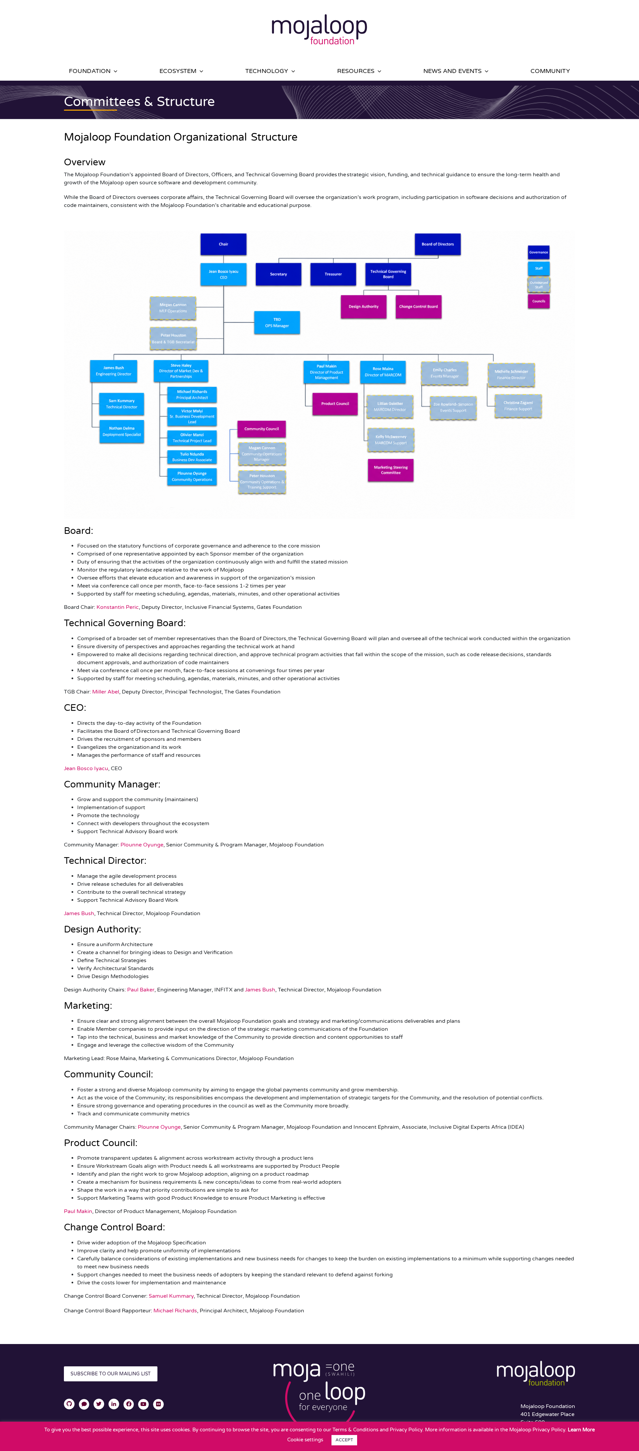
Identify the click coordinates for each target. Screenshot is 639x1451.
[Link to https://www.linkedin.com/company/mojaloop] (113, 1404)
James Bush (79, 913)
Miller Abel (105, 692)
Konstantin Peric (118, 607)
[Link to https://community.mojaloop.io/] (84, 1404)
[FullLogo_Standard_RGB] (319, 9)
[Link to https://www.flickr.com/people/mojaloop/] (158, 1404)
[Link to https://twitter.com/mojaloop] (99, 1404)
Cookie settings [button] (305, 1440)
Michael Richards (175, 1310)
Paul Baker (140, 989)
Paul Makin (78, 1211)
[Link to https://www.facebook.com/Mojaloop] (128, 1404)
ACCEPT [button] (344, 1440)
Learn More (581, 1430)
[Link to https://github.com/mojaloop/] (69, 1404)
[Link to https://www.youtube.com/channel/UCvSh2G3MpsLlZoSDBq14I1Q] (143, 1404)
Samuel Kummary (171, 1296)
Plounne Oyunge (141, 844)
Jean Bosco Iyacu (86, 768)
